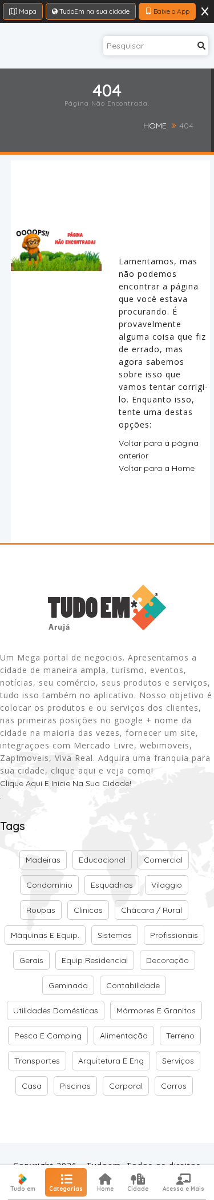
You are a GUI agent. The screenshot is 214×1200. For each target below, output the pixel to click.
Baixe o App (170, 11)
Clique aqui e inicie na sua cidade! (65, 783)
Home (155, 125)
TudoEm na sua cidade (94, 11)
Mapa (27, 11)
